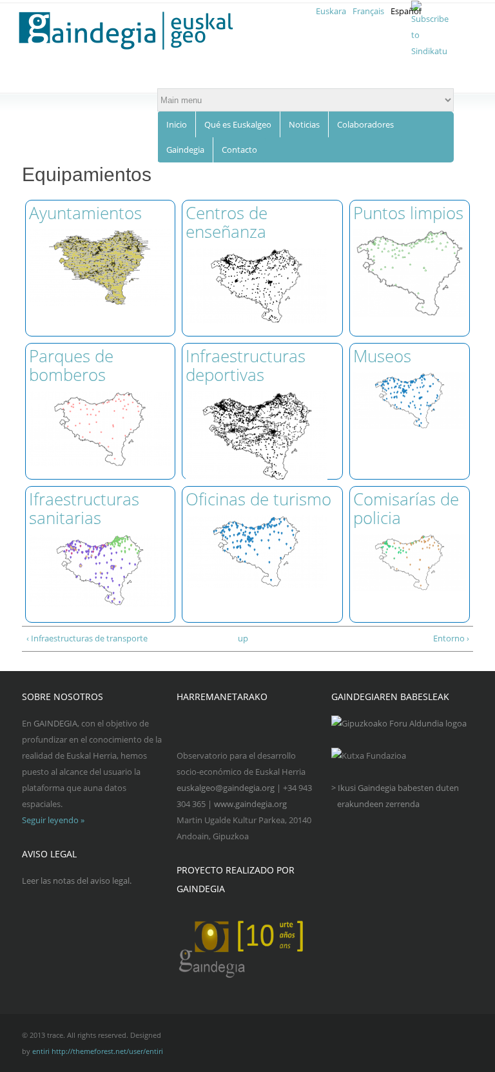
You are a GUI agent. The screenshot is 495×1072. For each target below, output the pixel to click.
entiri (41, 1051)
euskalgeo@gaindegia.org (226, 788)
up (243, 638)
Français (368, 11)
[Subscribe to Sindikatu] (430, 51)
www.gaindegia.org (250, 804)
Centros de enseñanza (226, 222)
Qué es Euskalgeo (237, 124)
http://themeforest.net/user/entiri (107, 1051)
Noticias (304, 124)
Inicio (176, 124)
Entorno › (451, 638)
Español (406, 11)
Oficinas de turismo (258, 499)
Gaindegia (185, 149)
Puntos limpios (408, 212)
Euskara (331, 11)
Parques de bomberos (71, 365)
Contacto (239, 149)
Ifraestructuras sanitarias (84, 508)
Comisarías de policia (406, 508)
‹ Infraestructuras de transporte (87, 638)
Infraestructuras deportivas (246, 365)
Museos (382, 355)
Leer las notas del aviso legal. (76, 880)
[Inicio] (133, 31)
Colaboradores (365, 124)
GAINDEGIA (55, 723)
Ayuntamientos (85, 212)
